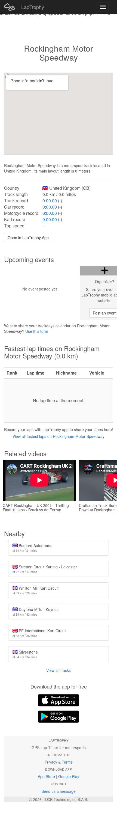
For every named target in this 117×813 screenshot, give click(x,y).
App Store (46, 776)
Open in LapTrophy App (28, 237)
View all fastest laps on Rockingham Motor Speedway (58, 436)
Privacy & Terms (59, 762)
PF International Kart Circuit (39, 633)
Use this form (36, 331)
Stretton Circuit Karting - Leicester (45, 569)
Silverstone (25, 654)
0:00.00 (49, 200)
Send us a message (58, 791)
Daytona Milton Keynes (36, 611)
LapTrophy (32, 6)
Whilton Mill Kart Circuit (36, 590)
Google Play (68, 776)
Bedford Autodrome (33, 548)
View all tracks (58, 670)
